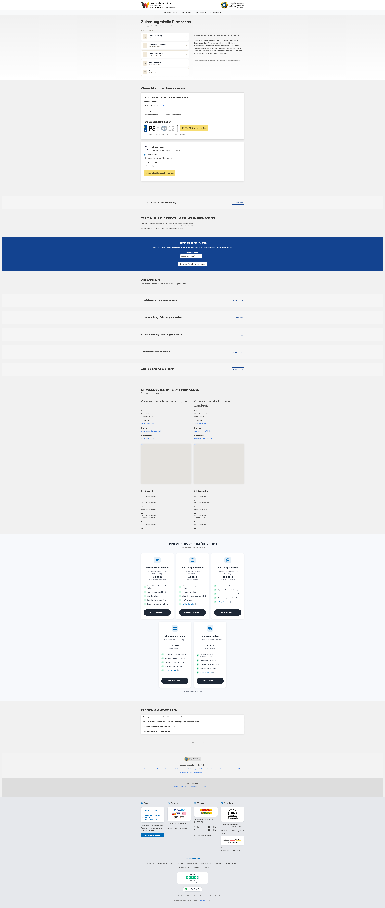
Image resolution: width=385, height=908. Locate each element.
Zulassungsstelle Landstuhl (230, 769)
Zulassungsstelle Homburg (153, 769)
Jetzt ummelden (174, 681)
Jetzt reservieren (157, 612)
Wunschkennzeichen (170, 12)
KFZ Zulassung (186, 12)
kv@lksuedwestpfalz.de (202, 431)
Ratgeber (205, 867)
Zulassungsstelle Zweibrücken (176, 769)
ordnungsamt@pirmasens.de (151, 431)
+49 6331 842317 (147, 424)
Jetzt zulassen (228, 612)
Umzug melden (210, 681)
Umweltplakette (215, 12)
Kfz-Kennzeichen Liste (182, 867)
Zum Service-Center (153, 835)
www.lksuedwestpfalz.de (203, 438)
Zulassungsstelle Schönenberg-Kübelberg (203, 769)
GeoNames (202, 900)
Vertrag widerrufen (192, 858)
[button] (192, 717)
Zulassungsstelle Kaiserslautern (191, 772)
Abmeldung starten (192, 612)
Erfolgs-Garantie (188, 604)
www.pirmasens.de (147, 438)
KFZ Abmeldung (200, 12)
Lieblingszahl (151, 163)
